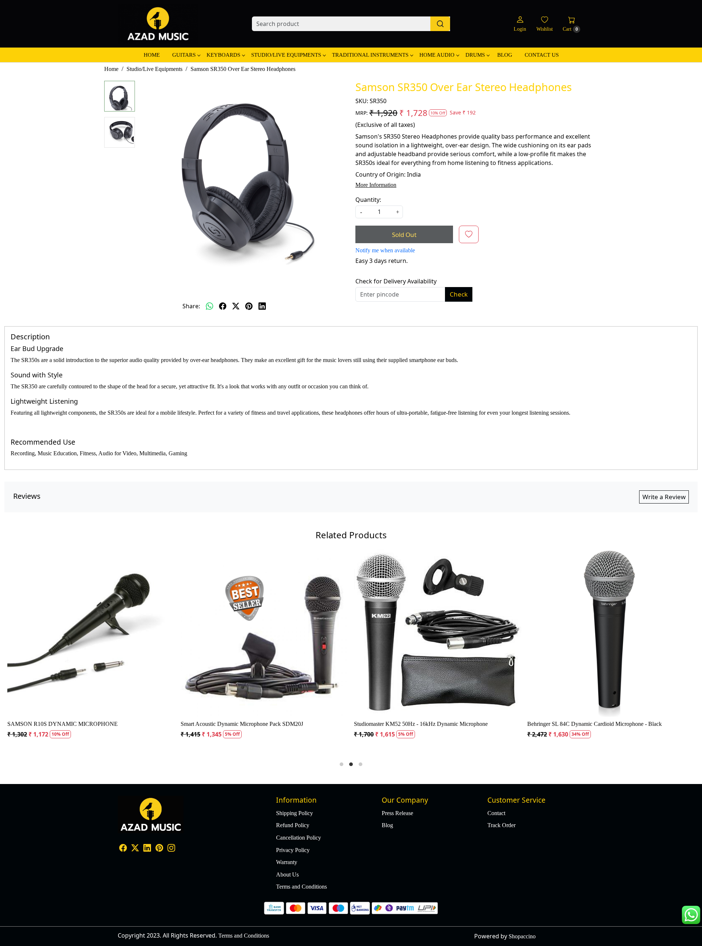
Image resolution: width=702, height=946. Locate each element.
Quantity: (368, 200)
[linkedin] (262, 306)
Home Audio (436, 55)
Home (152, 55)
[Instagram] (171, 848)
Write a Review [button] (664, 497)
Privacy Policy (293, 850)
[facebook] (222, 306)
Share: (191, 306)
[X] (135, 848)
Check (459, 294)
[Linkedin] (147, 848)
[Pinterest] (159, 848)
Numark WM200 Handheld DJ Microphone (448, 724)
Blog (504, 55)
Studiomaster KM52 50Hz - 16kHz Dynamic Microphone (118, 724)
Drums (475, 55)
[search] (440, 23)
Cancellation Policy (298, 837)
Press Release (397, 813)
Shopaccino (522, 936)
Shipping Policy (294, 813)
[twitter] (235, 306)
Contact (496, 813)
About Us (287, 874)
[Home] (158, 24)
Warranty (286, 862)
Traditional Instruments (370, 55)
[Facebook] (123, 848)
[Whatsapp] (209, 306)
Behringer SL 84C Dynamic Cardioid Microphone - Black (291, 724)
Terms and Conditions (301, 886)
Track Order (501, 825)
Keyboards (223, 55)
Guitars (184, 55)
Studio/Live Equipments (286, 55)
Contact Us (542, 55)
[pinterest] (249, 306)
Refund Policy (292, 825)
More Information (375, 185)
